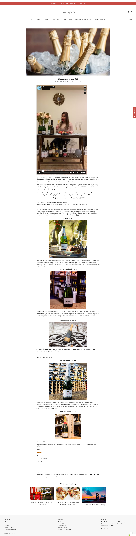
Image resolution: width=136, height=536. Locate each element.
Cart (130, 19)
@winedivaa (44, 459)
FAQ (5, 522)
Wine (56, 477)
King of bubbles (74, 474)
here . (77, 215)
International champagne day (60, 474)
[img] (128, 12)
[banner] (68, 12)
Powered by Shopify (9, 533)
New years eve (83, 474)
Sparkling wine (40, 477)
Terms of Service (62, 527)
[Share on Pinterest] (97, 474)
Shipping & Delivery (9, 527)
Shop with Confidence (10, 529)
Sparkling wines (50, 477)
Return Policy (61, 524)
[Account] (131, 12)
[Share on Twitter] (94, 474)
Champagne (40, 474)
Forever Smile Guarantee (64, 529)
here (56, 408)
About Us (6, 526)
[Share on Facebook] (91, 474)
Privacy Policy (62, 526)
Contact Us (61, 522)
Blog (5, 524)
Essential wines (48, 474)
